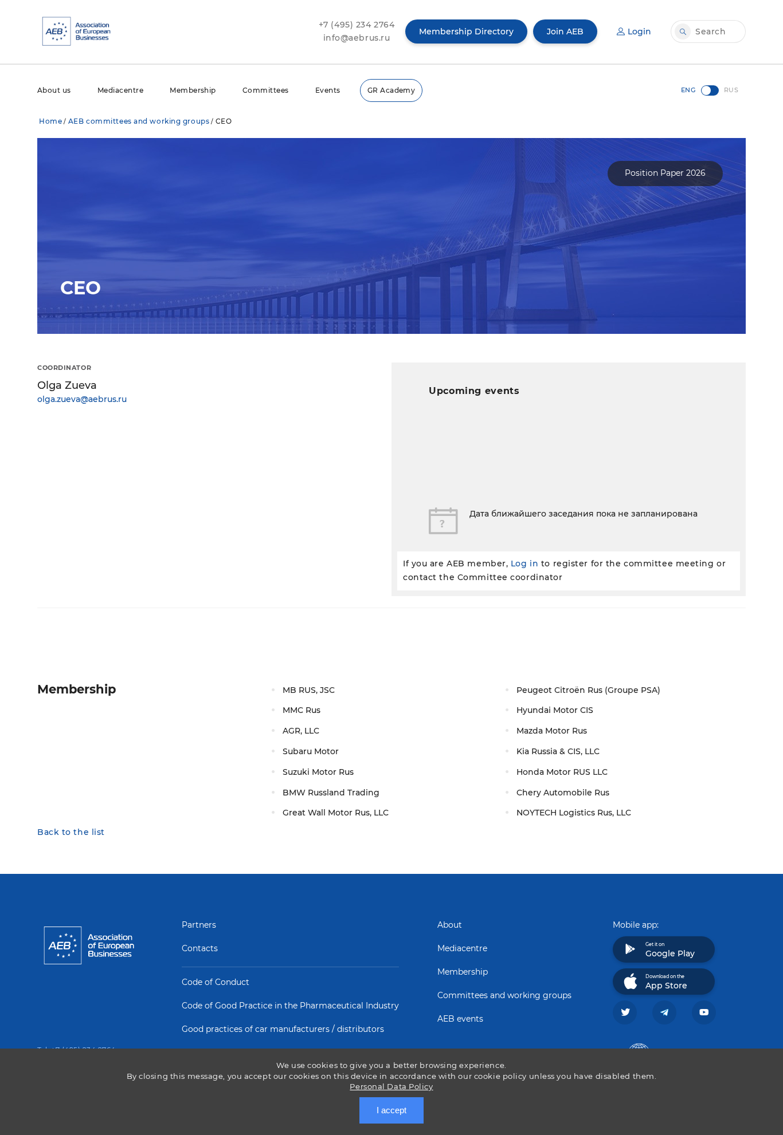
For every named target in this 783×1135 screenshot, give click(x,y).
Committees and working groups (504, 995)
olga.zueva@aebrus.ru (82, 399)
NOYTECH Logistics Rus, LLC (573, 812)
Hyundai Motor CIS (554, 710)
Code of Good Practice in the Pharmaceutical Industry (290, 1005)
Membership (193, 90)
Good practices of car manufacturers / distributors (283, 1029)
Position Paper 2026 (665, 173)
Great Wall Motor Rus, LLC (336, 812)
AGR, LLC (301, 731)
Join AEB (565, 31)
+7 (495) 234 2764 (357, 24)
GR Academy (391, 90)
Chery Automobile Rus (562, 792)
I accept (391, 1110)
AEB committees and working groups (138, 121)
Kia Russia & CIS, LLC (558, 751)
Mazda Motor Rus (551, 731)
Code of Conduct (215, 982)
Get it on (670, 950)
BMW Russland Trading (331, 792)
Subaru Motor (311, 751)
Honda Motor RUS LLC (562, 772)
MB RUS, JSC (309, 690)
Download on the (666, 982)
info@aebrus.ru (356, 38)
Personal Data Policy (391, 1086)
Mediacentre (120, 90)
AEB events (460, 1019)
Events (327, 90)
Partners (199, 925)
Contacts (200, 948)
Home (50, 121)
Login (639, 31)
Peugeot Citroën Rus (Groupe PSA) (588, 690)
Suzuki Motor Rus (318, 772)
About (449, 925)
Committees (265, 90)
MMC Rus (301, 710)
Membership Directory (466, 31)
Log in (524, 563)
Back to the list (71, 832)
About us (54, 90)
